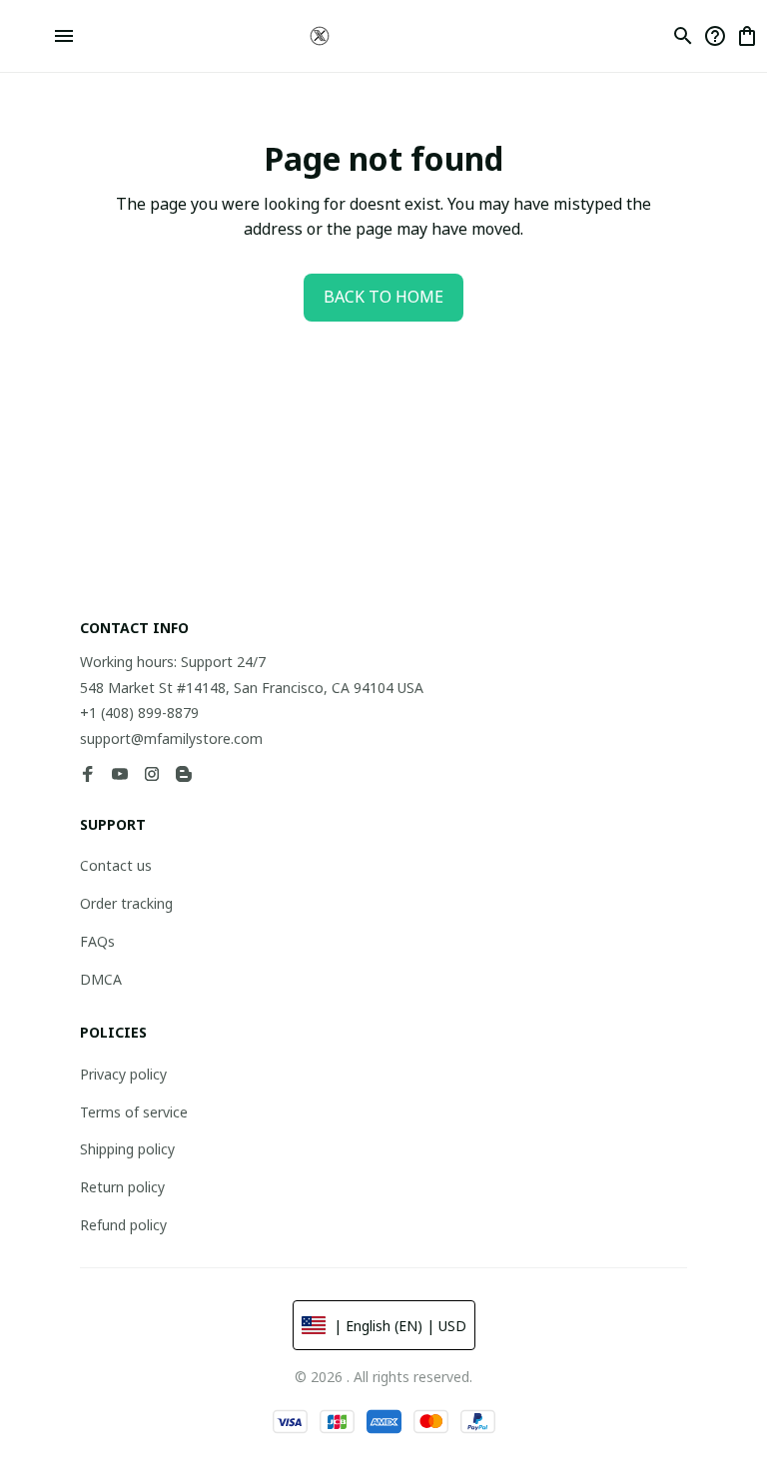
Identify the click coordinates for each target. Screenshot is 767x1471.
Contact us (116, 865)
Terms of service (134, 1112)
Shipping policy (127, 1148)
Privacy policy (123, 1074)
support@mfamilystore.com (171, 738)
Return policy (122, 1186)
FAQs (97, 941)
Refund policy (123, 1224)
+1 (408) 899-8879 (139, 712)
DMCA (101, 979)
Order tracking (126, 903)
